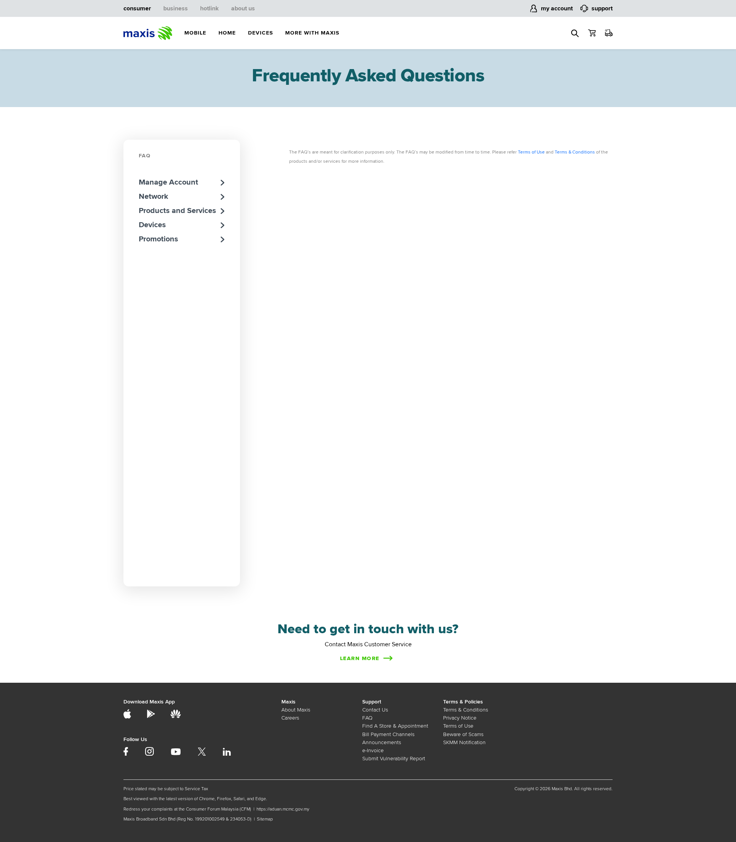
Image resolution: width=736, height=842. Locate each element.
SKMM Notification (464, 742)
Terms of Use (531, 152)
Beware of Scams (463, 734)
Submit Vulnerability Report (393, 758)
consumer (137, 8)
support (602, 8)
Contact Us (375, 710)
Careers (290, 718)
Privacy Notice (459, 718)
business (175, 8)
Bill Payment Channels (388, 734)
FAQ (145, 155)
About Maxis (295, 710)
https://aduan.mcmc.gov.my (282, 809)
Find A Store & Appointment (395, 726)
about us (243, 8)
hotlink (209, 8)
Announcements (381, 742)
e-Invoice (373, 750)
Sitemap (265, 819)
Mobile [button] (195, 33)
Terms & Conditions (575, 152)
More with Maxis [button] (312, 33)
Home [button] (227, 33)
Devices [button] (260, 33)
